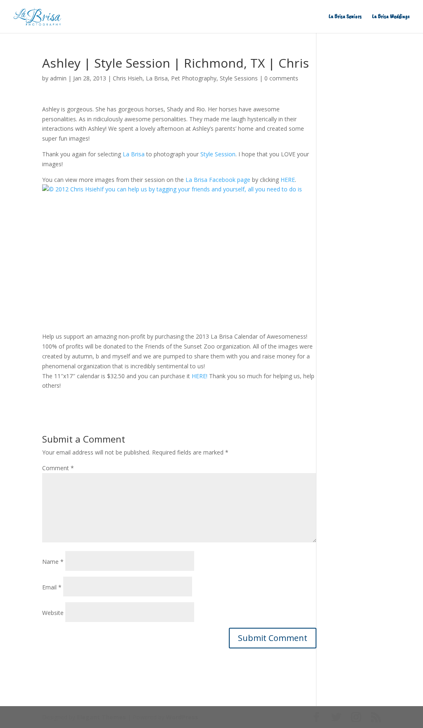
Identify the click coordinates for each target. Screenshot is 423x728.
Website (53, 613)
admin (58, 78)
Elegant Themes (101, 717)
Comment (58, 468)
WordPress (182, 717)
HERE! (199, 376)
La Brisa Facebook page (217, 180)
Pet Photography (193, 78)
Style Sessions (239, 78)
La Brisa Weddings (391, 17)
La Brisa (157, 78)
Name (53, 561)
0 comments (281, 78)
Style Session (217, 154)
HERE (287, 180)
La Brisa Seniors (345, 17)
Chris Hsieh (128, 78)
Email (52, 587)
